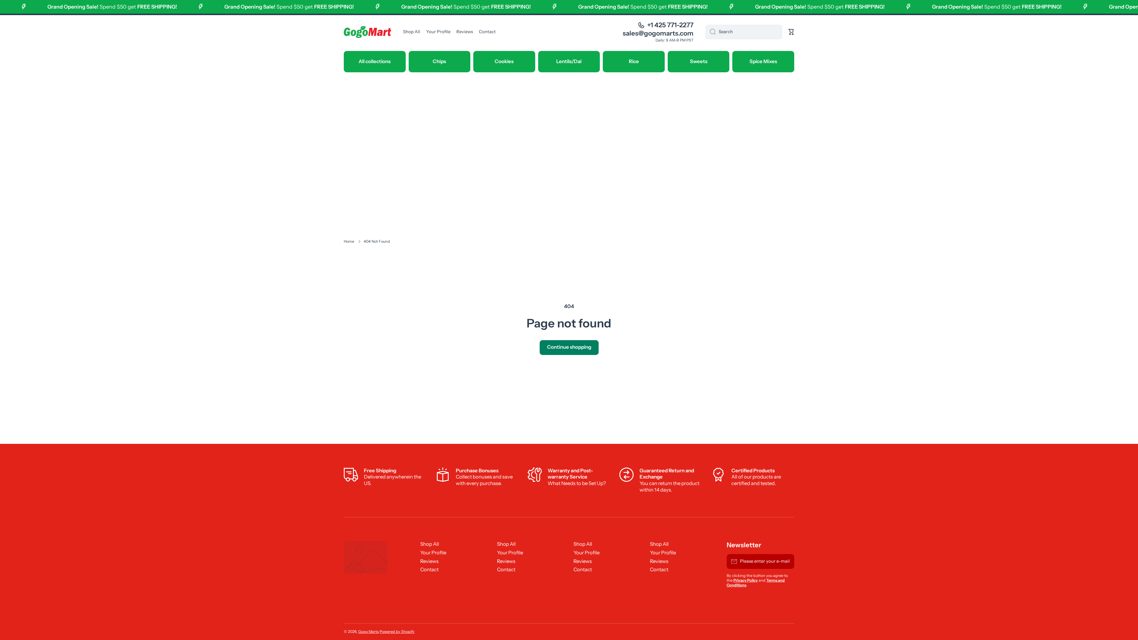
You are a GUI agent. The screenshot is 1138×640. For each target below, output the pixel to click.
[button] (791, 32)
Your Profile (433, 553)
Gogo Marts (368, 631)
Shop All (429, 544)
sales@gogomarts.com (658, 33)
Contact (429, 569)
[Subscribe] (786, 561)
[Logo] (367, 32)
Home (349, 241)
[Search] (710, 32)
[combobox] (743, 32)
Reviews (429, 561)
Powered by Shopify (397, 631)
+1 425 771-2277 (670, 25)
